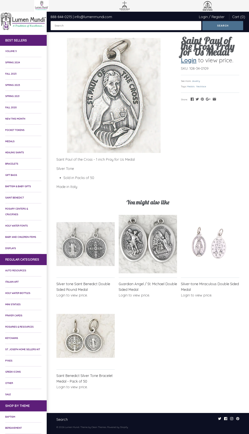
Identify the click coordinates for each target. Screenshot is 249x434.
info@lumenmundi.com (93, 17)
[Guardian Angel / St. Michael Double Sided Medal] (148, 244)
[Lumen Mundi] (23, 21)
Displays (10, 248)
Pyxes (8, 360)
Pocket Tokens (15, 130)
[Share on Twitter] (197, 99)
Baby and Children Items (20, 237)
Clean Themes (98, 427)
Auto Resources (15, 270)
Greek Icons (13, 371)
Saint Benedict (14, 197)
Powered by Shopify (117, 427)
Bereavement (13, 427)
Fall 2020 (11, 107)
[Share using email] (214, 99)
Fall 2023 (11, 73)
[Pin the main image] (202, 99)
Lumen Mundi (72, 427)
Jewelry (196, 80)
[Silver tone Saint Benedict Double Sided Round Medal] (85, 244)
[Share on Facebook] (192, 99)
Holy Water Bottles (17, 293)
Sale (8, 394)
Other (9, 383)
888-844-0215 (61, 17)
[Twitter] (219, 420)
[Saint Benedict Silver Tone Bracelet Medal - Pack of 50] (85, 336)
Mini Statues (13, 304)
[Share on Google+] (208, 99)
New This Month (15, 118)
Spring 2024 (12, 62)
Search (62, 419)
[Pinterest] (237, 420)
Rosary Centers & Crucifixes (16, 211)
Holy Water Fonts (16, 225)
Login (203, 17)
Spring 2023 (12, 85)
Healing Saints (14, 152)
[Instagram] (231, 420)
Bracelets (11, 163)
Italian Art (12, 281)
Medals (10, 141)
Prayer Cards (13, 315)
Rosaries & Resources (19, 326)
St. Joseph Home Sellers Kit (22, 349)
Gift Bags (11, 175)
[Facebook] (225, 420)
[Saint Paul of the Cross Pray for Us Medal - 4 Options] (113, 95)
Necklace (201, 86)
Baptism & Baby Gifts (18, 186)
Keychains (11, 338)
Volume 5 (11, 51)
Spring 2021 (12, 96)
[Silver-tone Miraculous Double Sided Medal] (210, 244)
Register (217, 17)
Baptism (10, 416)
